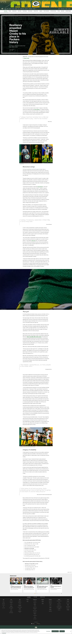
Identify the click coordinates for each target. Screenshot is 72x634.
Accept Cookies (62, 631)
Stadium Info (34, 602)
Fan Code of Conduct (59, 606)
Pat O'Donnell (40, 186)
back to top (70, 572)
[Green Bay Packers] (36, 627)
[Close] (71, 631)
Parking (35, 605)
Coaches (3, 602)
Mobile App (11, 611)
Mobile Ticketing (68, 606)
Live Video (20, 603)
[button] (34, 593)
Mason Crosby (26, 58)
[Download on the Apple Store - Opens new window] (33, 623)
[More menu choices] (36, 8)
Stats (3, 606)
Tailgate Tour (50, 602)
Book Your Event (35, 610)
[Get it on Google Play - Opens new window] (39, 624)
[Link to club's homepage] (2, 9)
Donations (50, 605)
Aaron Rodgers (37, 109)
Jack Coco (33, 240)
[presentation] (61, 593)
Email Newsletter (11, 612)
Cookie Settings (48, 631)
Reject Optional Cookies (55, 631)
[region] (36, 631)
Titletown (35, 617)
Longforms (11, 604)
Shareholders (50, 611)
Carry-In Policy (59, 603)
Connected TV (19, 602)
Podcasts (20, 608)
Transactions (3, 603)
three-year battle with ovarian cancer (34, 336)
